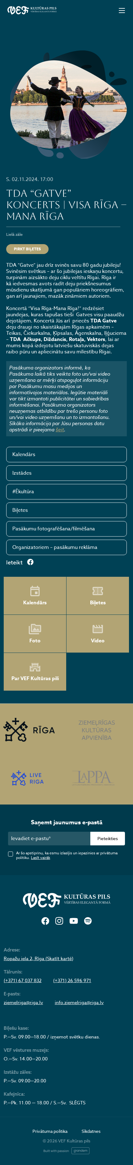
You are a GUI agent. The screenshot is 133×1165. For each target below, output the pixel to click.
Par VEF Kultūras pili (35, 678)
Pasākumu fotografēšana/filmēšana (53, 529)
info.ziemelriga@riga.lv (79, 1002)
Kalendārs (23, 454)
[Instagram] (59, 921)
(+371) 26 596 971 (72, 980)
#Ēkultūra (23, 491)
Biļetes (20, 510)
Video (98, 641)
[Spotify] (88, 921)
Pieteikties (107, 838)
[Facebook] (45, 921)
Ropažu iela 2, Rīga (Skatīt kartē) (38, 958)
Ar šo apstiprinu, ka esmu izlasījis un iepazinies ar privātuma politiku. (67, 855)
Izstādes (22, 473)
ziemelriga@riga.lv (23, 1002)
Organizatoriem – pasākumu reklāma (54, 547)
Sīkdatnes (91, 1131)
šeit (60, 429)
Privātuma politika (49, 1131)
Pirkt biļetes (27, 249)
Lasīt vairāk (40, 857)
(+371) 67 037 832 (22, 980)
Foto (35, 641)
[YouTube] (73, 921)
